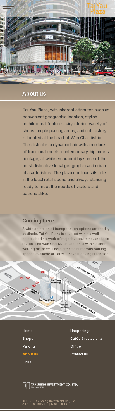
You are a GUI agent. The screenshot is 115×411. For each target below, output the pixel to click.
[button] (8, 8)
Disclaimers (59, 403)
